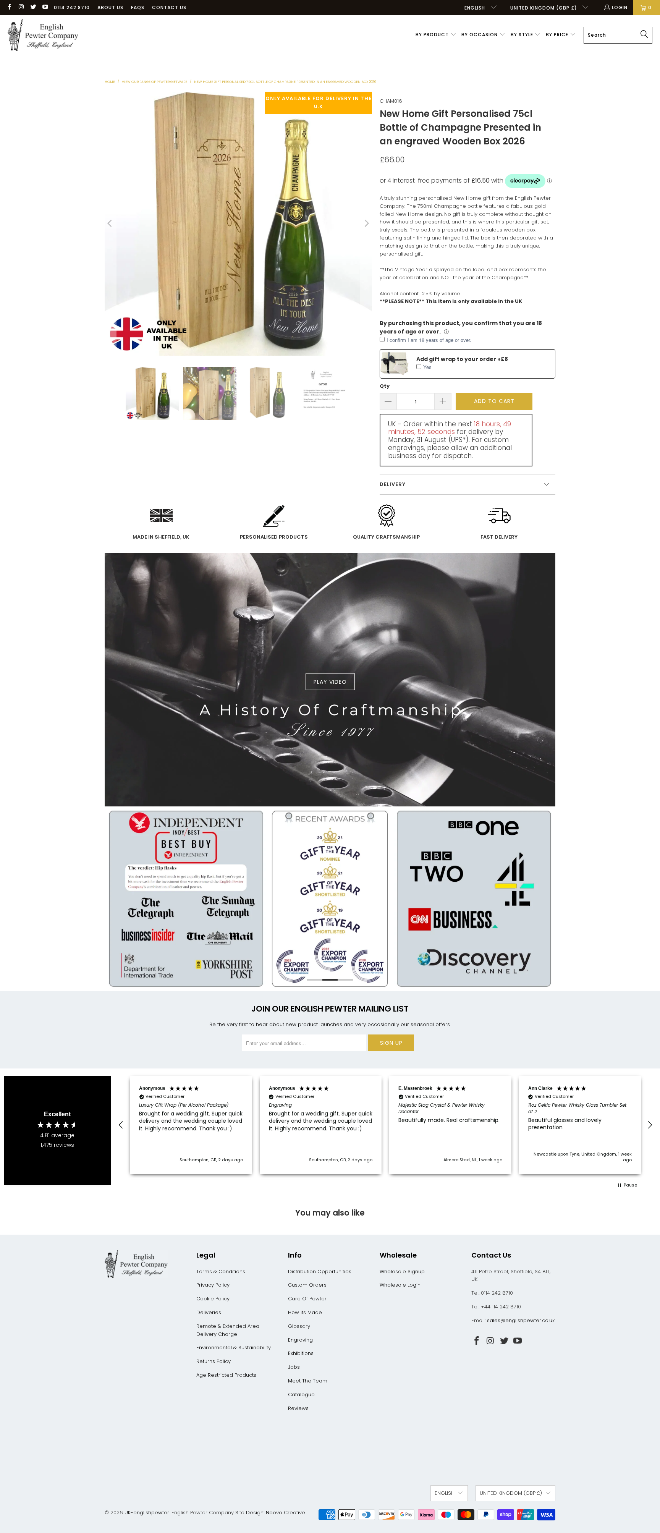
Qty (385, 386)
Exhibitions (301, 1353)
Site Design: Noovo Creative (270, 1512)
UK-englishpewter (147, 1512)
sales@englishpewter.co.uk (521, 1320)
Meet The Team (307, 1380)
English (475, 8)
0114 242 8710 (72, 7)
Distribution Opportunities (319, 1271)
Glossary (299, 1326)
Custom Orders (307, 1285)
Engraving (300, 1340)
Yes (427, 367)
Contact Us (169, 7)
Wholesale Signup (402, 1271)
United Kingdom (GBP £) (544, 8)
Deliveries (208, 1312)
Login (620, 7)
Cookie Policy (213, 1298)
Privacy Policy (213, 1285)
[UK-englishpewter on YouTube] (45, 7)
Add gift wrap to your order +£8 (462, 359)
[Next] (366, 223)
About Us (110, 7)
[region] (385, 1125)
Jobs (294, 1367)
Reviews (298, 1408)
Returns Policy (213, 1361)
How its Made (305, 1312)
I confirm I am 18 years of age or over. (429, 339)
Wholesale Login (400, 1285)
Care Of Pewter (307, 1298)
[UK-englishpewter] (43, 35)
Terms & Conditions (220, 1271)
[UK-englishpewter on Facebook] (9, 7)
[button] (436, 35)
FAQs (137, 7)
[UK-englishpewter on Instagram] (21, 7)
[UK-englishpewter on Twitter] (33, 7)
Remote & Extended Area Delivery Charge (227, 1330)
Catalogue (301, 1394)
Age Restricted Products (226, 1375)
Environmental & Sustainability (233, 1347)
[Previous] (110, 223)
